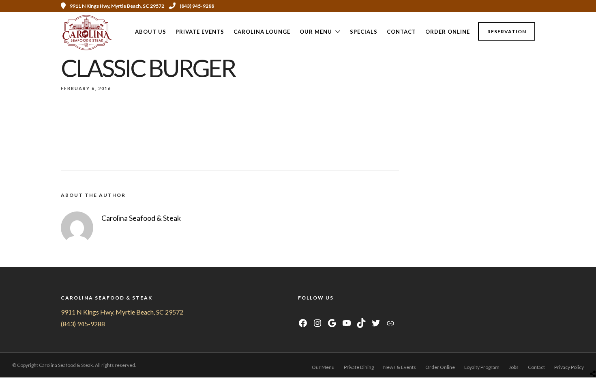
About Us (150, 31)
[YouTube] (322, 312)
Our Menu (316, 31)
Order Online (447, 31)
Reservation (506, 31)
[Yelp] (532, 6)
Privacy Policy (569, 367)
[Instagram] (510, 6)
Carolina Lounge (262, 31)
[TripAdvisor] (332, 312)
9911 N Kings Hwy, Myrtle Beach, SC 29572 (122, 312)
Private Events (200, 31)
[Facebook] (302, 312)
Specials (363, 31)
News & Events (399, 367)
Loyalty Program (482, 367)
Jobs (514, 367)
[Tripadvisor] (521, 6)
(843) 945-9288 (197, 6)
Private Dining (359, 367)
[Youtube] (499, 6)
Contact (401, 31)
